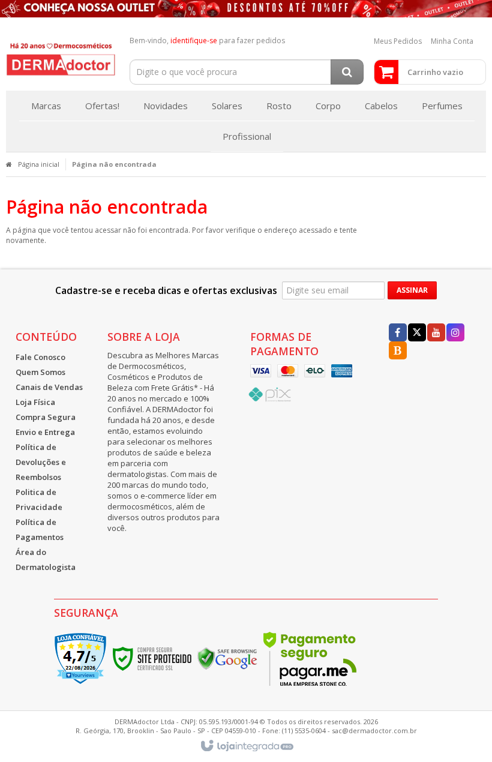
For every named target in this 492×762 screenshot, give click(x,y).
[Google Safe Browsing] (227, 658)
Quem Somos (40, 372)
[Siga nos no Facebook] (398, 333)
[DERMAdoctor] (61, 57)
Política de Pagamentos (40, 529)
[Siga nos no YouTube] (436, 333)
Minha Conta (452, 41)
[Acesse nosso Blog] (398, 351)
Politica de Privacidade (39, 499)
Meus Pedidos (398, 41)
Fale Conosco (40, 357)
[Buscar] (347, 72)
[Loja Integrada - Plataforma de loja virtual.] (246, 746)
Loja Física (35, 402)
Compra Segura (46, 417)
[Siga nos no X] (417, 333)
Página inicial (38, 164)
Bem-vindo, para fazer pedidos (207, 40)
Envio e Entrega (45, 432)
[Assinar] (412, 290)
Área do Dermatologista (46, 559)
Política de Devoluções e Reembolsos (41, 462)
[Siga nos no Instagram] (455, 333)
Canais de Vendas (49, 387)
